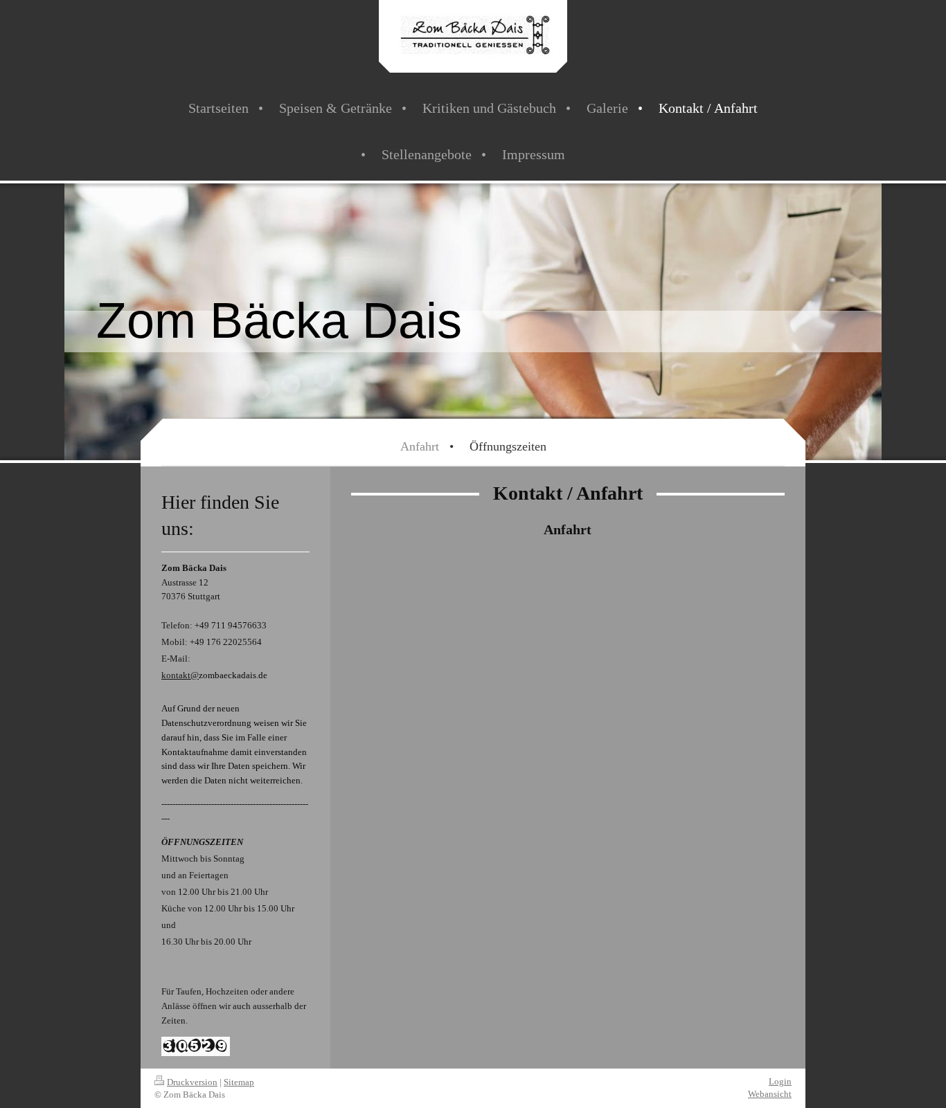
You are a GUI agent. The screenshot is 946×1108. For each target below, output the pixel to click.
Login (780, 1081)
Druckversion (192, 1082)
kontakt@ (180, 675)
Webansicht (770, 1094)
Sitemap (239, 1082)
